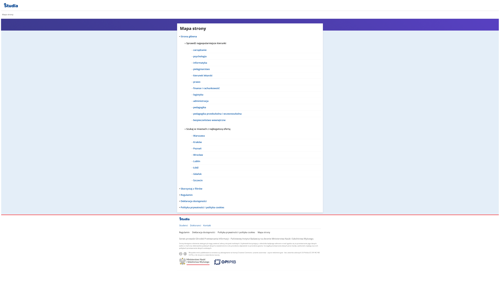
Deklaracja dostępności (203, 232)
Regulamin (184, 232)
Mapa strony (264, 232)
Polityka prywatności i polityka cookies (236, 232)
